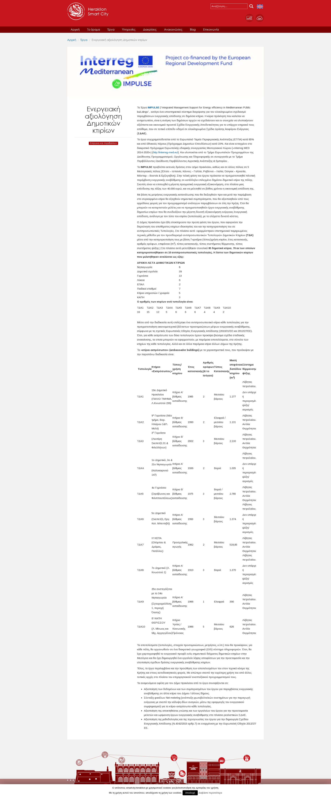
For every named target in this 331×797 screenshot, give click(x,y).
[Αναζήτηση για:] (229, 6)
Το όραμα (93, 29)
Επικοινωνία (211, 29)
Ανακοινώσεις (173, 29)
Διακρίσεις (150, 29)
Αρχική (75, 29)
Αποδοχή (190, 792)
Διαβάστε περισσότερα (210, 792)
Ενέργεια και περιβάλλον (103, 143)
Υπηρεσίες (129, 29)
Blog (193, 29)
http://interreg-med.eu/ (165, 152)
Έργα (111, 29)
